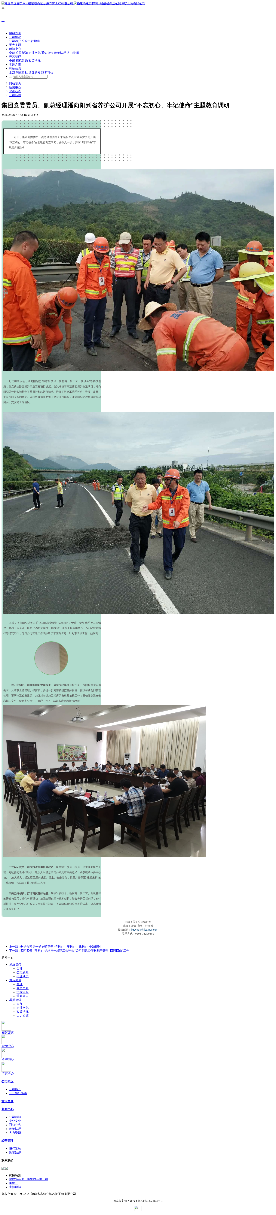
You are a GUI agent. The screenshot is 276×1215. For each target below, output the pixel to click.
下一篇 (69, 950)
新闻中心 (15, 87)
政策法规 (23, 1011)
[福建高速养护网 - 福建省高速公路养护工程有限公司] (138, 3)
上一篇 (55, 946)
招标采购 (23, 992)
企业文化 (23, 1007)
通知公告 (23, 996)
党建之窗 (23, 988)
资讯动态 (15, 91)
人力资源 (23, 1015)
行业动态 (23, 976)
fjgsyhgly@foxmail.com (144, 929)
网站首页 (15, 33)
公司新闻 (15, 95)
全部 (12, 52)
